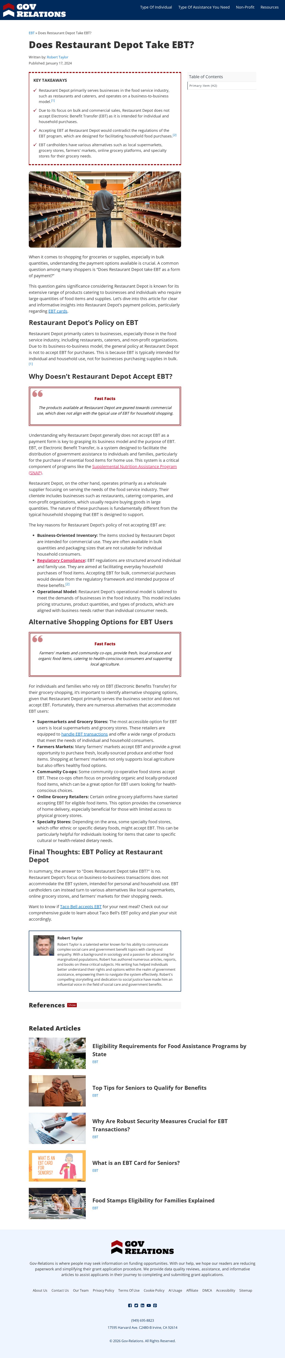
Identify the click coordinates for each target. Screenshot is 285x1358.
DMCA (207, 1290)
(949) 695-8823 (142, 1320)
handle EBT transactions (84, 734)
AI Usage (175, 1290)
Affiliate (192, 1290)
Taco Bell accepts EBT (81, 906)
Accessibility (225, 1290)
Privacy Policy (103, 1290)
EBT (32, 33)
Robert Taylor (57, 57)
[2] (175, 135)
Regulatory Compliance (61, 560)
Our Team (81, 1290)
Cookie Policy (154, 1290)
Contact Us (60, 1290)
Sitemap (245, 1290)
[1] (53, 100)
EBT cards (57, 311)
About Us (40, 1290)
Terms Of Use (129, 1290)
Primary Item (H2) (203, 86)
